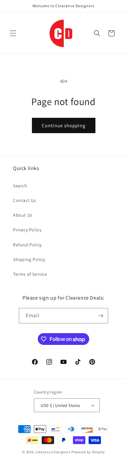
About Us (23, 215)
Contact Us (24, 200)
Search (20, 186)
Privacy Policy (27, 230)
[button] (13, 33)
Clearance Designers (52, 452)
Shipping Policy (29, 259)
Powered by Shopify (88, 452)
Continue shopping (64, 125)
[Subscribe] (100, 315)
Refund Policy (27, 245)
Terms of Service (30, 274)
